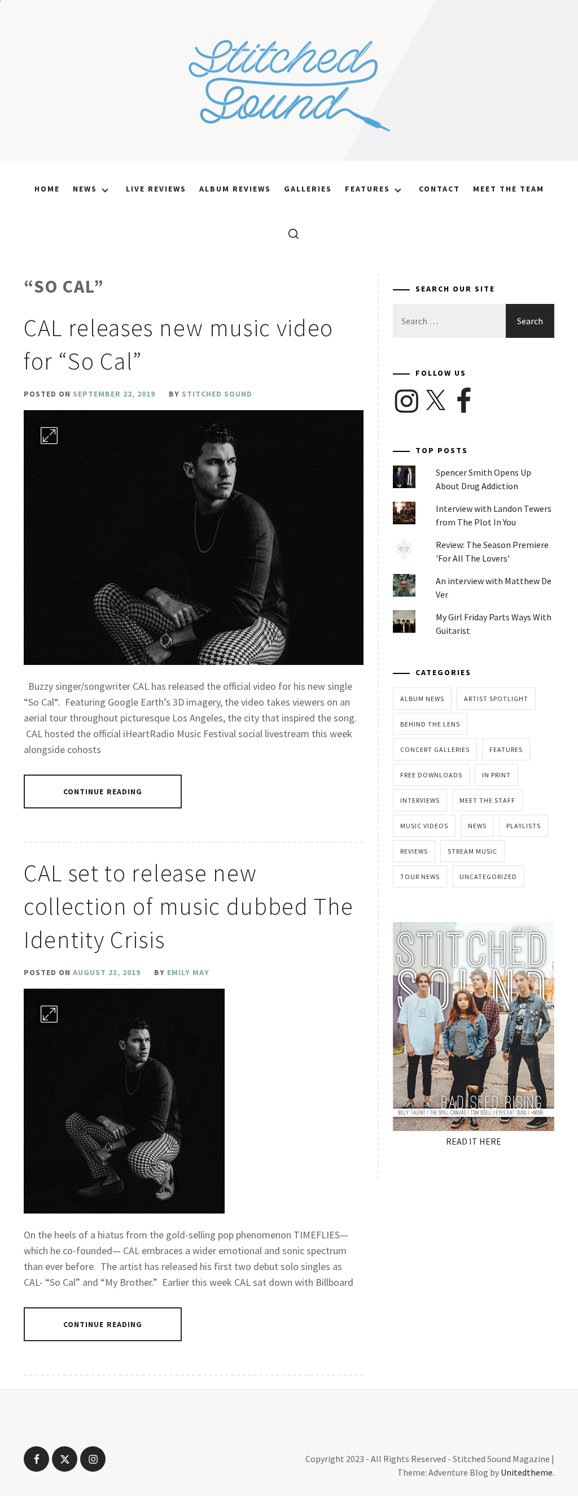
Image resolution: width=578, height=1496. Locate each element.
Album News (422, 698)
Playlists (523, 825)
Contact (439, 189)
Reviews (414, 851)
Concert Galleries (435, 749)
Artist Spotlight (496, 698)
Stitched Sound (217, 394)
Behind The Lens (430, 724)
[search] (289, 233)
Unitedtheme (527, 1472)
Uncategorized (488, 876)
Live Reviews (156, 189)
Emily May (188, 972)
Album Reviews (235, 189)
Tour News (420, 876)
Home (47, 189)
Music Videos (424, 825)
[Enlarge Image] (49, 435)
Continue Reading (103, 791)
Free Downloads (431, 775)
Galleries (308, 189)
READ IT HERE (473, 1141)
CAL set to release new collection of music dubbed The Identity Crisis (188, 906)
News (85, 189)
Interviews (420, 800)
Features (367, 189)
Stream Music (472, 851)
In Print (496, 775)
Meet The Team (508, 189)
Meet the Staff (487, 800)
